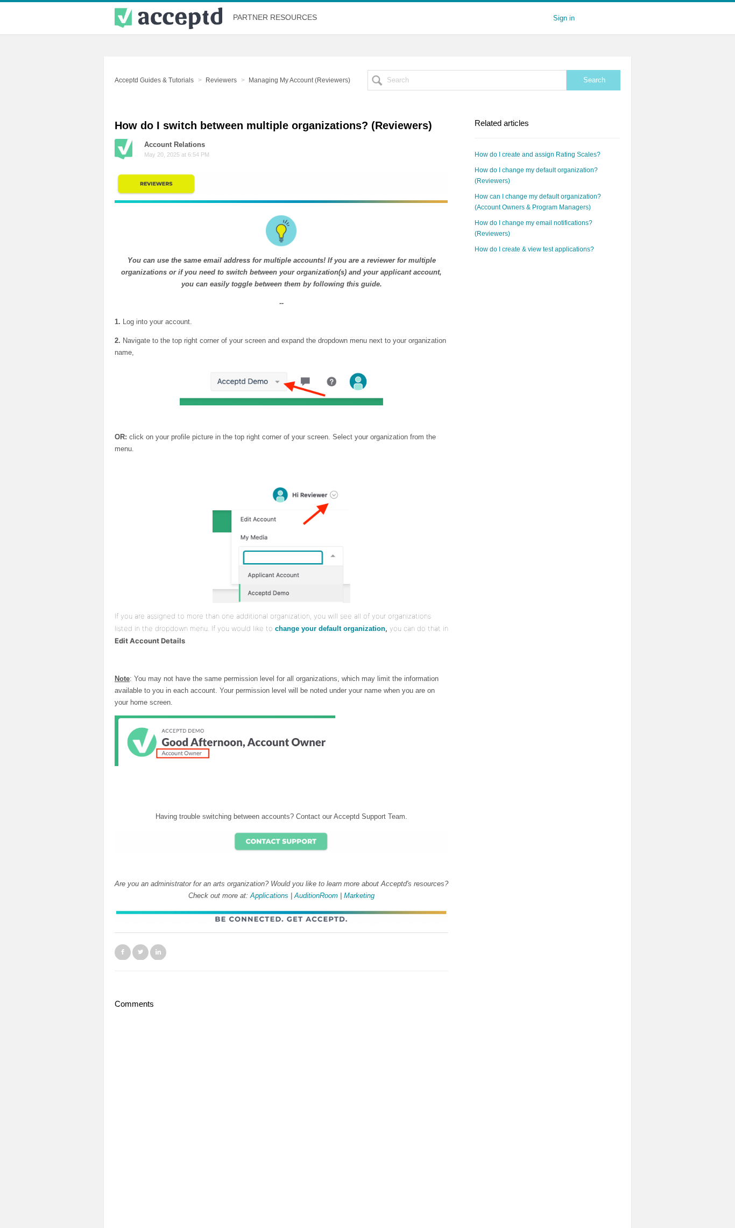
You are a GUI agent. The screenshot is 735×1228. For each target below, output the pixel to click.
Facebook (123, 952)
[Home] (168, 18)
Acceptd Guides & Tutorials (154, 80)
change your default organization (330, 628)
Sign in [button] (564, 18)
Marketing (359, 896)
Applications (269, 896)
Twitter (140, 952)
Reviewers (221, 80)
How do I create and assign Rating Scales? (537, 154)
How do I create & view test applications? (534, 249)
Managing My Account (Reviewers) (299, 80)
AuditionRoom (316, 896)
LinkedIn (158, 952)
